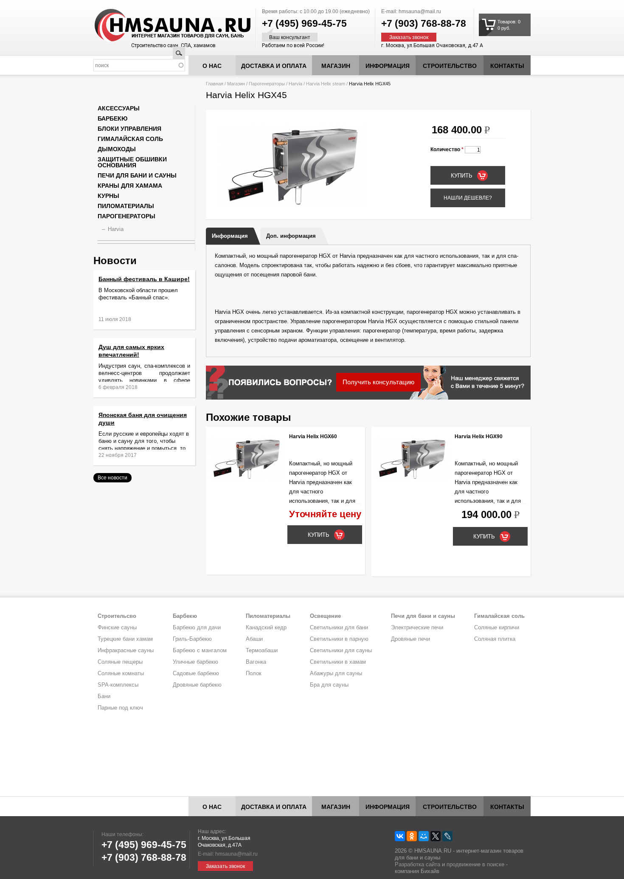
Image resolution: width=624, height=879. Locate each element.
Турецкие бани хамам (125, 639)
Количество (447, 149)
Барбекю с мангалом (200, 650)
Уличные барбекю (195, 662)
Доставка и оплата (273, 65)
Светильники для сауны (341, 650)
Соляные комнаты (121, 673)
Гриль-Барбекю (192, 639)
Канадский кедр (266, 627)
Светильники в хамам (338, 662)
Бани (104, 696)
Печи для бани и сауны (137, 175)
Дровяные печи (410, 639)
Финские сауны (117, 627)
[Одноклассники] (412, 836)
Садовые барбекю (196, 673)
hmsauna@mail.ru (420, 11)
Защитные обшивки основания (132, 162)
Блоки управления (129, 129)
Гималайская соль (130, 139)
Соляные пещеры (120, 662)
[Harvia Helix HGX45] (293, 206)
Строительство (450, 65)
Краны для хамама (130, 186)
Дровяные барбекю (197, 685)
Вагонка (256, 662)
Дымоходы (117, 149)
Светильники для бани (339, 627)
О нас (212, 65)
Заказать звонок (408, 37)
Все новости (112, 478)
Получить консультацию (378, 382)
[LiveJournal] (447, 836)
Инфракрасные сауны (126, 650)
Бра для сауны (329, 685)
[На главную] (156, 25)
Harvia (295, 83)
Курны (108, 196)
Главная (214, 83)
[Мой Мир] (424, 836)
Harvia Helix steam (325, 83)
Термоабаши (262, 650)
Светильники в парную (339, 639)
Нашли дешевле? (468, 198)
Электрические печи (417, 627)
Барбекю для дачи (197, 627)
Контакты (507, 65)
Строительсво (117, 616)
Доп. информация (291, 236)
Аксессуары (119, 108)
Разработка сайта (417, 864)
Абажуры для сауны (336, 673)
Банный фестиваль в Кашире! (144, 279)
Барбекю (112, 118)
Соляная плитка (494, 639)
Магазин (335, 65)
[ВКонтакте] (400, 836)
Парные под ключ (120, 707)
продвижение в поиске (475, 864)
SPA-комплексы (118, 685)
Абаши (254, 639)
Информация (230, 236)
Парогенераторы (267, 83)
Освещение (325, 616)
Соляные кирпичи (496, 627)
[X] (435, 836)
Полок (253, 673)
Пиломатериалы (126, 206)
